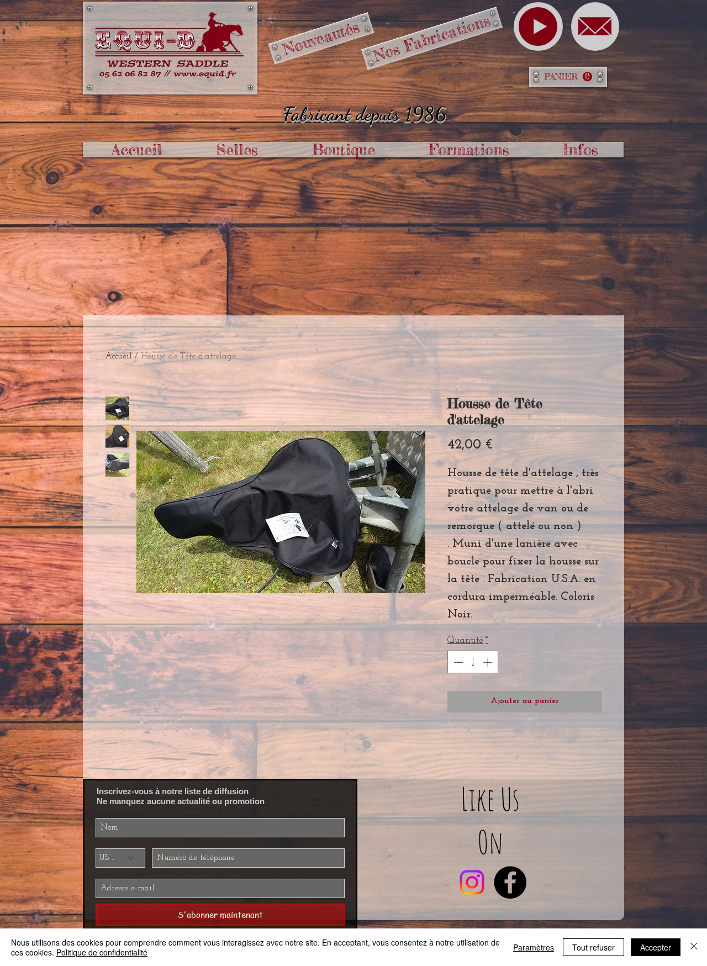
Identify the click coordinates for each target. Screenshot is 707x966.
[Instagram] (472, 882)
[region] (538, 26)
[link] (568, 77)
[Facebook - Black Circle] (510, 882)
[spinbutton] (473, 662)
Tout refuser (593, 947)
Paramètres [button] (533, 947)
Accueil (118, 356)
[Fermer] (693, 947)
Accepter (655, 947)
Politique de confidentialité (101, 952)
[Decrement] (457, 662)
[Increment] (489, 662)
